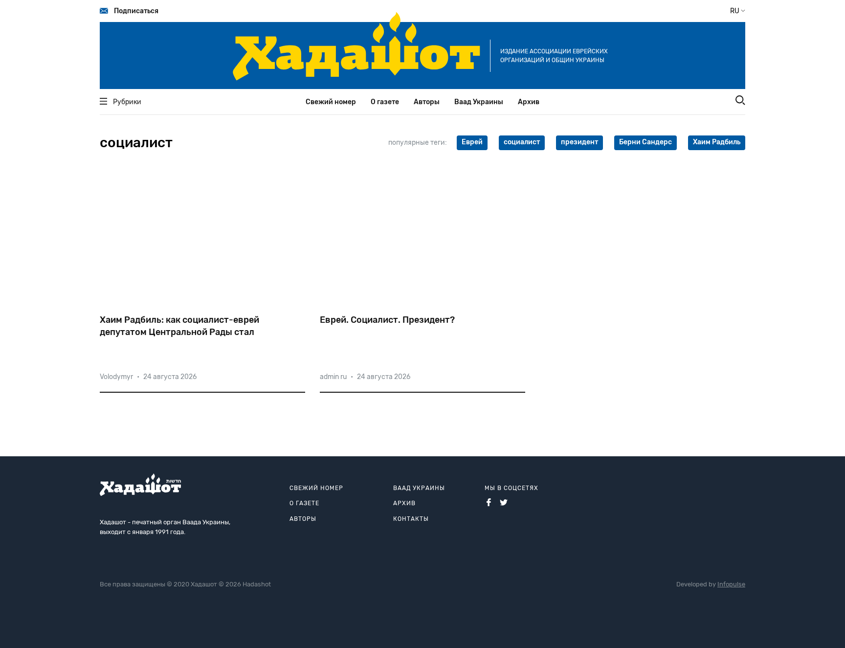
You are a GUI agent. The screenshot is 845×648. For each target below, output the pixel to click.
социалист (522, 142)
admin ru (333, 377)
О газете (385, 102)
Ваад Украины (478, 102)
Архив (528, 102)
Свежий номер (331, 102)
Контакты (411, 518)
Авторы (427, 102)
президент (579, 142)
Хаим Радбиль (716, 142)
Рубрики (127, 102)
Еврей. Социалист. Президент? (387, 319)
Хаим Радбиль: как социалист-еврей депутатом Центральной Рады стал (179, 325)
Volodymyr (116, 377)
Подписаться (136, 11)
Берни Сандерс (645, 142)
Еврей (472, 142)
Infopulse (731, 584)
